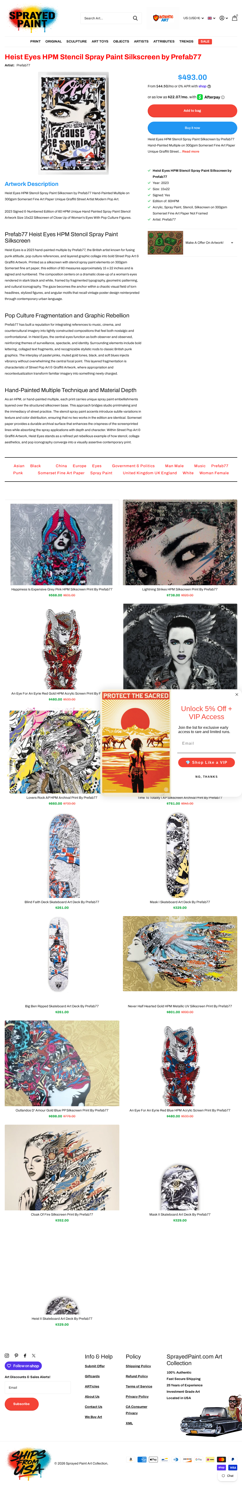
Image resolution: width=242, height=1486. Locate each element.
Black (36, 466)
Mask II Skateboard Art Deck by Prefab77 (180, 1214)
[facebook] (25, 1356)
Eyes (97, 466)
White (189, 473)
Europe (80, 466)
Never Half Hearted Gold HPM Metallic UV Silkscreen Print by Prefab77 (180, 1006)
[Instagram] (7, 1356)
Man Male (175, 466)
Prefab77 (23, 65)
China (62, 466)
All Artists (35, 41)
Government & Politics (134, 466)
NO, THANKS (206, 776)
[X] (33, 1355)
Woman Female (214, 473)
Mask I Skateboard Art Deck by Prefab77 (180, 902)
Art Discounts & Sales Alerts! (27, 1377)
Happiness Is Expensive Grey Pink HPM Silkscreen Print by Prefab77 (61, 589)
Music (200, 466)
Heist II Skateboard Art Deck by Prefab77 (62, 1318)
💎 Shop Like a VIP (207, 762)
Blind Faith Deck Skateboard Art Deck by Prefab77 (62, 902)
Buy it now (192, 128)
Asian (20, 466)
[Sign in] (223, 18)
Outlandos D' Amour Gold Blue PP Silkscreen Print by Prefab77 (62, 1110)
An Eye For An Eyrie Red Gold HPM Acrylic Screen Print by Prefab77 (61, 693)
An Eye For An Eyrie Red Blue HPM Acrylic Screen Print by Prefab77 (180, 1110)
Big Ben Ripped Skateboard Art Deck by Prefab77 (62, 1006)
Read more (190, 151)
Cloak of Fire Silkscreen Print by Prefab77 (62, 1214)
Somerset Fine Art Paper (62, 473)
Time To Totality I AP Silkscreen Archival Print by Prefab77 (180, 797)
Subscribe (21, 1404)
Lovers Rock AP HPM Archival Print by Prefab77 (61, 797)
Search (135, 18)
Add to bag (192, 110)
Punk (18, 473)
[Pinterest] (16, 1356)
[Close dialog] (237, 694)
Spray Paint (101, 473)
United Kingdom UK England (150, 473)
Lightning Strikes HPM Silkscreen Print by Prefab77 (180, 589)
